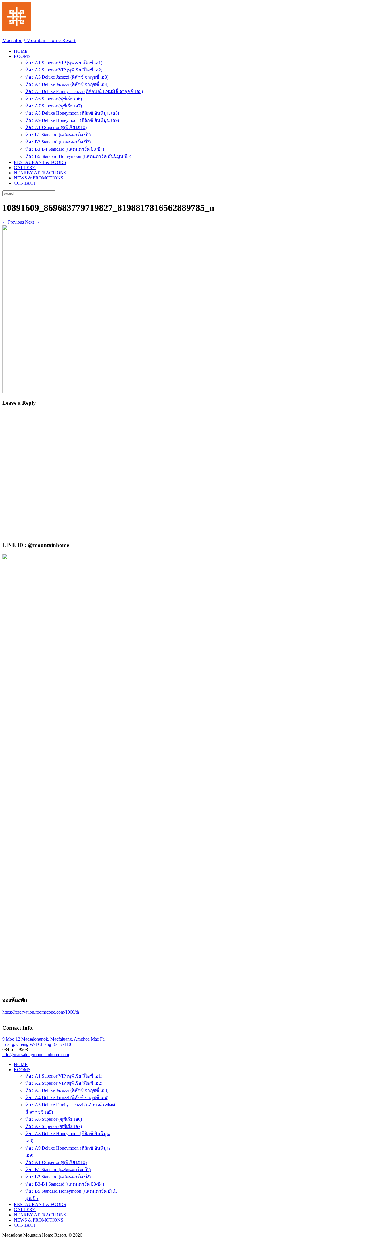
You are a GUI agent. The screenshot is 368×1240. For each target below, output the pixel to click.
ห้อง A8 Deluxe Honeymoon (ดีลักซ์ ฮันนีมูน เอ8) (72, 113)
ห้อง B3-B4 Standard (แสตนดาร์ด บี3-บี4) (64, 149)
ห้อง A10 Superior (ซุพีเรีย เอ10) (56, 127)
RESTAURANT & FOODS (40, 162)
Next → (32, 222)
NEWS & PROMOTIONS (38, 177)
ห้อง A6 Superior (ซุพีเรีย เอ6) (53, 98)
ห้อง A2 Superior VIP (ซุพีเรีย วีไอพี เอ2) (63, 69)
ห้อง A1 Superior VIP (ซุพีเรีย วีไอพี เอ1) (63, 62)
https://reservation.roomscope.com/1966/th (40, 1012)
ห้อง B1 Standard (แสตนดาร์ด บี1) (58, 134)
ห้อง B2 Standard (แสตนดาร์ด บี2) (58, 141)
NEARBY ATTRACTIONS (40, 172)
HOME (21, 51)
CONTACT (25, 183)
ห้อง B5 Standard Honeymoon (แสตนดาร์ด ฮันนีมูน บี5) (78, 156)
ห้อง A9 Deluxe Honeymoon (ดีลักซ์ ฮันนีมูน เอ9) (72, 120)
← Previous (13, 222)
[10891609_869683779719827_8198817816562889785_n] (140, 391)
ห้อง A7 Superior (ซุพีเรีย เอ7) (53, 105)
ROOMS (22, 56)
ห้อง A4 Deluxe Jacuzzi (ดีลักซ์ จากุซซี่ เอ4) (66, 84)
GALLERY (25, 167)
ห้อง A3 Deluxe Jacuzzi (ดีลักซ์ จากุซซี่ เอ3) (66, 77)
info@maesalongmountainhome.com (35, 1054)
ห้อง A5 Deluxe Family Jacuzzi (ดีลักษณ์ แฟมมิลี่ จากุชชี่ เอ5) (84, 91)
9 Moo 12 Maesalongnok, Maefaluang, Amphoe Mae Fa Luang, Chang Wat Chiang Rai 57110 (53, 1042)
